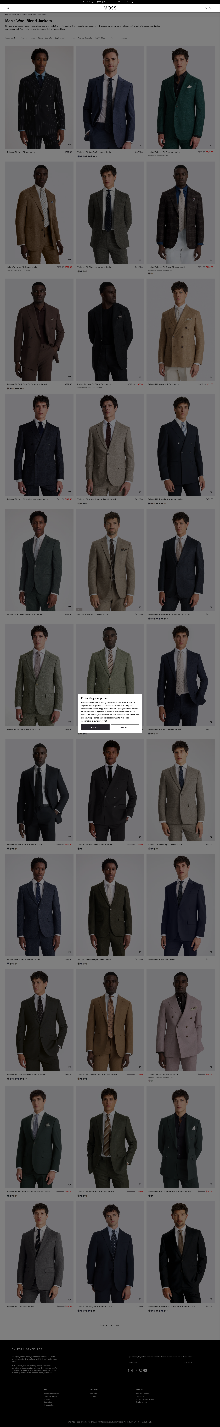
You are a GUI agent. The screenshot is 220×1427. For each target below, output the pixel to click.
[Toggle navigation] (3, 8)
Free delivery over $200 (92, 2)
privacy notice (103, 721)
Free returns (109, 2)
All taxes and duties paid (126, 2)
